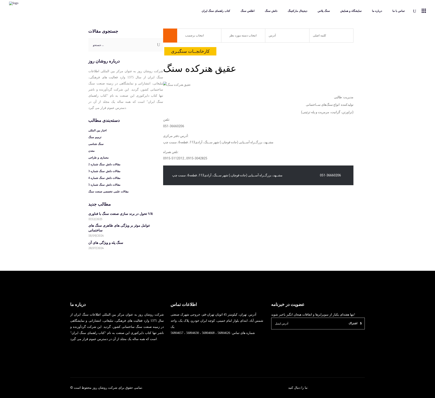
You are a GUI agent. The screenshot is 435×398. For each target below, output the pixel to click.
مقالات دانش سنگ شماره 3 (104, 171)
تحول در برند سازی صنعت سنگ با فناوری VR (120, 214)
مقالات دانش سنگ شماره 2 (104, 164)
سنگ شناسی (96, 144)
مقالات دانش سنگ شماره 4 (104, 178)
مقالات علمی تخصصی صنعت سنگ (108, 191)
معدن (91, 150)
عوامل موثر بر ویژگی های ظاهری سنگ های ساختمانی (119, 228)
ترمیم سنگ (94, 137)
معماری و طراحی (98, 157)
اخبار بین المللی (97, 130)
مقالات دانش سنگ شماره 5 (104, 184)
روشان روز (99, 388)
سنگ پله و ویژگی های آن (105, 243)
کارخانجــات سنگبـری (190, 51)
